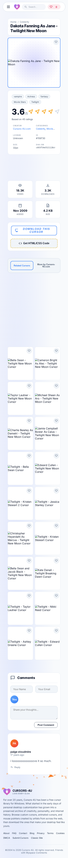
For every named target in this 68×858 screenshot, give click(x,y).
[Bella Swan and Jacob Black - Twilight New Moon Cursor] (20, 573)
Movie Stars (20, 102)
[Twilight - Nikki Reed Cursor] (47, 608)
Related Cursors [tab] (22, 265)
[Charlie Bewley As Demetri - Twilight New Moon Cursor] (20, 433)
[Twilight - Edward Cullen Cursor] (47, 643)
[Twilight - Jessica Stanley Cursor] (47, 503)
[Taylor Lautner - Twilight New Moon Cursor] (20, 398)
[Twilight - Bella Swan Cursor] (20, 468)
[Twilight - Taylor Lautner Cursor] (20, 608)
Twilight (35, 102)
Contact (23, 833)
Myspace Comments (36, 852)
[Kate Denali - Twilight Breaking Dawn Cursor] (47, 573)
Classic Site (37, 838)
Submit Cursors (20, 838)
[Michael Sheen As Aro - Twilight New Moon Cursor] (47, 398)
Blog (32, 833)
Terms (50, 833)
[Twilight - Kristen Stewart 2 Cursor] (20, 503)
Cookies (60, 833)
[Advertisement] (34, 169)
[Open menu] (8, 7)
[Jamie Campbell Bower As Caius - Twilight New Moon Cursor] (47, 433)
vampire (18, 96)
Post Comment (46, 725)
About (6, 833)
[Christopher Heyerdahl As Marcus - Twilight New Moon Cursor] (20, 538)
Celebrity (24, 21)
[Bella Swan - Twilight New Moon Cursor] (20, 363)
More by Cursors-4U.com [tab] (46, 265)
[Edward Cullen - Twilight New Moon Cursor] (47, 468)
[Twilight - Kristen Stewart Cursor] (47, 538)
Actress (31, 96)
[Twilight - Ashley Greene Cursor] (20, 643)
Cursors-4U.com (22, 128)
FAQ (14, 833)
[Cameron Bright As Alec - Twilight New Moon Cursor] (47, 363)
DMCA (6, 838)
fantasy (44, 96)
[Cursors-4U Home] (17, 7)
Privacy (40, 833)
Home (13, 21)
